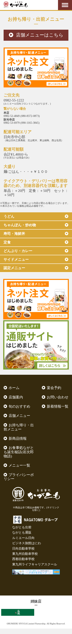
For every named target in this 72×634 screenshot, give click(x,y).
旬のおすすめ (19, 406)
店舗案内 (16, 397)
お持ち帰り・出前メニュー (19, 427)
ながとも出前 (21, 527)
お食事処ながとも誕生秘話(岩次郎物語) (19, 452)
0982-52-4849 (12, 115)
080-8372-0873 (30, 115)
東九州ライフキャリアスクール (34, 564)
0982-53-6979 (12, 122)
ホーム (14, 388)
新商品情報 (18, 439)
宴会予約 (54, 388)
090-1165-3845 (30, 122)
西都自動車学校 (23, 559)
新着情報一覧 (57, 406)
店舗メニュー (19, 416)
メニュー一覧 (19, 465)
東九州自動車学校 (25, 553)
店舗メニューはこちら (39, 34)
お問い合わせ (57, 397)
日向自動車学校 (23, 548)
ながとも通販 (21, 532)
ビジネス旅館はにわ (26, 543)
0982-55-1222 (14, 100)
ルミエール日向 (23, 538)
